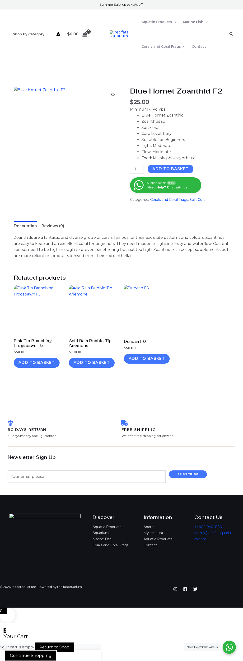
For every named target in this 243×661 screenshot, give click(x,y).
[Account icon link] (58, 34)
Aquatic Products (156, 22)
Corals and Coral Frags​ (169, 199)
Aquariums (101, 533)
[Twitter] (195, 589)
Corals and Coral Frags (161, 46)
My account (153, 533)
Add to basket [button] (37, 362)
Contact (199, 46)
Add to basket (170, 169)
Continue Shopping (30, 655)
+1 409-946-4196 (208, 527)
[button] (174, 21)
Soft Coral (198, 199)
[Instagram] (175, 589)
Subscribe (188, 474)
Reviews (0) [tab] (53, 226)
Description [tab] (25, 226)
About (149, 527)
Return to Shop (54, 647)
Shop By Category (28, 34)
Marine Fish (193, 22)
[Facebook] (185, 589)
